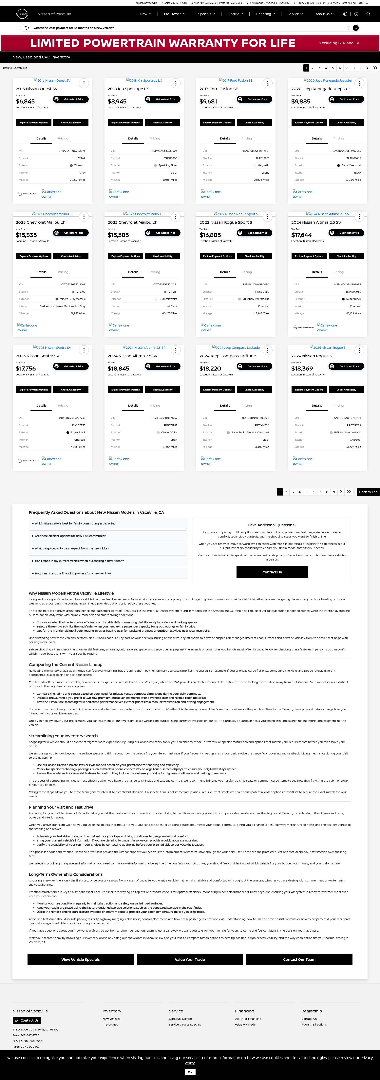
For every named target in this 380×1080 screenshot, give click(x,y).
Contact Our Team (299, 959)
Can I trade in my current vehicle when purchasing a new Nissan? (79, 561)
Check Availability (71, 122)
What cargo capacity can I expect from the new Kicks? (72, 548)
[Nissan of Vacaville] (46, 13)
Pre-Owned (110, 1024)
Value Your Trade (190, 959)
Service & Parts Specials (185, 1024)
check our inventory (120, 721)
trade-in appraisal (288, 544)
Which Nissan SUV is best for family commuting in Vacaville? (75, 523)
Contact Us (272, 572)
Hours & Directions (314, 1024)
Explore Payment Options (34, 122)
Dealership (311, 1011)
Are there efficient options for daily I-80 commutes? (70, 536)
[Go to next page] (367, 68)
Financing (244, 1011)
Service (176, 1011)
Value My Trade (245, 1024)
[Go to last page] (375, 68)
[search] (368, 14)
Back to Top (368, 492)
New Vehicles (111, 1019)
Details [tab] (41, 138)
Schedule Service (180, 1019)
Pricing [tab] (63, 138)
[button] (84, 83)
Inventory (112, 1011)
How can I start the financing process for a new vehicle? (73, 573)
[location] (247, 3)
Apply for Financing (248, 1019)
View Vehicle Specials (81, 959)
